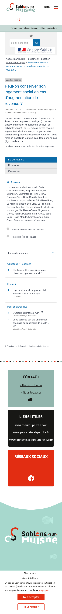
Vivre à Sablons (30, 578)
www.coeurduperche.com (31, 425)
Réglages (43, 590)
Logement (33, 58)
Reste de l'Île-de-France (23, 236)
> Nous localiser (31, 392)
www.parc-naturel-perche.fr (31, 432)
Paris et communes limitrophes (27, 229)
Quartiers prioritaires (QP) (26, 312)
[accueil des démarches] (31, 36)
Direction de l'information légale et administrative (28, 346)
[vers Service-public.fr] (35, 50)
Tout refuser (31, 606)
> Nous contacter (31, 385)
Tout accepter (31, 597)
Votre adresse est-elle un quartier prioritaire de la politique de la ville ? (31, 321)
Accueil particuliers (16, 58)
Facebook (31, 478)
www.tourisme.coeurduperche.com (31, 440)
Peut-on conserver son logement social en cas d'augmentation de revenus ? (28, 66)
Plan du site (30, 573)
